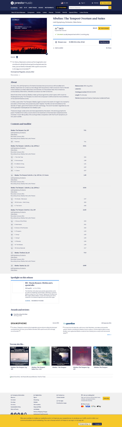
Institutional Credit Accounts (41, 414)
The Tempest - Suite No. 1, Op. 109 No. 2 (27, 146)
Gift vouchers (37, 404)
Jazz (20, 7)
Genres (51, 12)
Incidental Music (104, 98)
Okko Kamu (14, 134)
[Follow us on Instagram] (22, 414)
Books (41, 7)
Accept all (98, 424)
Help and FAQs (37, 407)
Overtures (95, 98)
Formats (57, 12)
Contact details (60, 397)
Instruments (49, 7)
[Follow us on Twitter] (15, 414)
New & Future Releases (18, 12)
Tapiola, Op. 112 (24, 265)
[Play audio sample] (12, 141)
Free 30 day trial (104, 42)
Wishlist (96, 3)
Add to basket (105, 28)
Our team (13, 400)
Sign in (83, 3)
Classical (14, 7)
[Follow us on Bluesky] (19, 414)
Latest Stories (84, 12)
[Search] (109, 7)
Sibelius (13, 130)
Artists (39, 12)
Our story (13, 404)
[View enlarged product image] (29, 36)
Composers (31, 12)
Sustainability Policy (16, 407)
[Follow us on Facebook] (12, 414)
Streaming (62, 7)
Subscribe (106, 398)
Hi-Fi (25, 7)
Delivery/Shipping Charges (40, 411)
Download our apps (61, 403)
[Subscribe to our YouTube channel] (26, 414)
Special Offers (73, 12)
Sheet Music (33, 7)
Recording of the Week (38, 301)
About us (13, 397)
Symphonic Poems (86, 98)
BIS (80, 89)
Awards (64, 12)
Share (109, 48)
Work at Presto (14, 409)
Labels (45, 12)
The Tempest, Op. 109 (22, 130)
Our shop (13, 402)
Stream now (62, 42)
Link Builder (36, 409)
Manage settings (83, 424)
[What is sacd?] (58, 28)
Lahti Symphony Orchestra (18, 132)
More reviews (14, 75)
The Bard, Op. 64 (25, 253)
